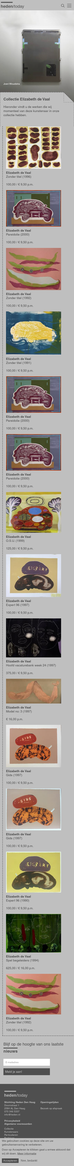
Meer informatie (26, 1153)
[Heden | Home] (14, 6)
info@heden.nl (12, 1114)
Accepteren (10, 1160)
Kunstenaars (11, 1131)
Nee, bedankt (29, 1160)
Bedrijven (9, 1138)
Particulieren (11, 1134)
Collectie (9, 1128)
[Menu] (69, 5)
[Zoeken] (63, 5)
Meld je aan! (13, 1071)
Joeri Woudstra (11, 83)
